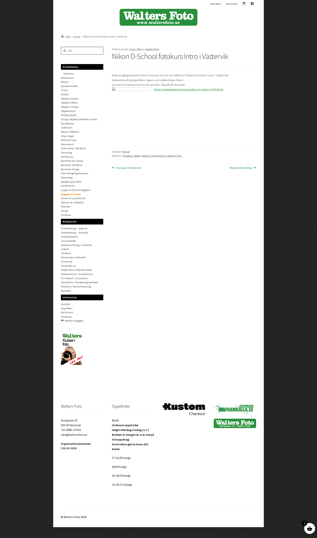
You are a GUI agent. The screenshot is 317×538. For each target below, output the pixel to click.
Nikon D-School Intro (154, 155)
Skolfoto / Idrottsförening (76, 286)
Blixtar (65, 82)
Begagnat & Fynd (71, 194)
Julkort (65, 249)
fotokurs (128, 155)
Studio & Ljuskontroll (73, 198)
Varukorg (66, 316)
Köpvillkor (215, 4)
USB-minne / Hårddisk (73, 148)
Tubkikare (66, 127)
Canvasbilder (68, 240)
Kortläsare (67, 156)
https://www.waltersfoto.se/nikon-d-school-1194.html (188, 89)
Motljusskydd (68, 115)
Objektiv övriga (70, 106)
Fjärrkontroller (69, 86)
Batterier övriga (70, 169)
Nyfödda (66, 290)
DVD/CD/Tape (68, 140)
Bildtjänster (69, 221)
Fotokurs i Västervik (128, 168)
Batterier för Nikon (71, 165)
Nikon (137, 155)
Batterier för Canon (72, 160)
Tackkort (66, 253)
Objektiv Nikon (69, 102)
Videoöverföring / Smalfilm (76, 245)
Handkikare (67, 123)
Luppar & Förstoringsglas (75, 190)
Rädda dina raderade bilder (76, 269)
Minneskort (67, 144)
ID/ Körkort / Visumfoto (74, 278)
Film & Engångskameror (74, 173)
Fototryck (66, 261)
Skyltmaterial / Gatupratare (77, 274)
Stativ (64, 90)
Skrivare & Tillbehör (72, 202)
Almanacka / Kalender (73, 257)
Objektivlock (68, 111)
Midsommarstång (240, 168)
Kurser (76, 36)
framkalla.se (68, 265)
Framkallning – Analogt (74, 232)
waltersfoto (152, 49)
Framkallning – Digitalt (74, 228)
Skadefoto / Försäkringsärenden (79, 282)
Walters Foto (174, 155)
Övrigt (64, 210)
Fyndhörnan (68, 185)
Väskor (65, 94)
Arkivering (66, 177)
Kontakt (65, 304)
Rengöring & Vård (71, 181)
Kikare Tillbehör (70, 131)
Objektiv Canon (70, 98)
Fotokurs (66, 215)
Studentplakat (69, 236)
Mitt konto (232, 4)
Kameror (68, 73)
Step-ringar (67, 136)
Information (70, 297)
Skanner (65, 206)
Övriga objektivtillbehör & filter (79, 119)
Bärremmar (67, 77)
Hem (67, 36)
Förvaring (66, 152)
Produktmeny (70, 66)
